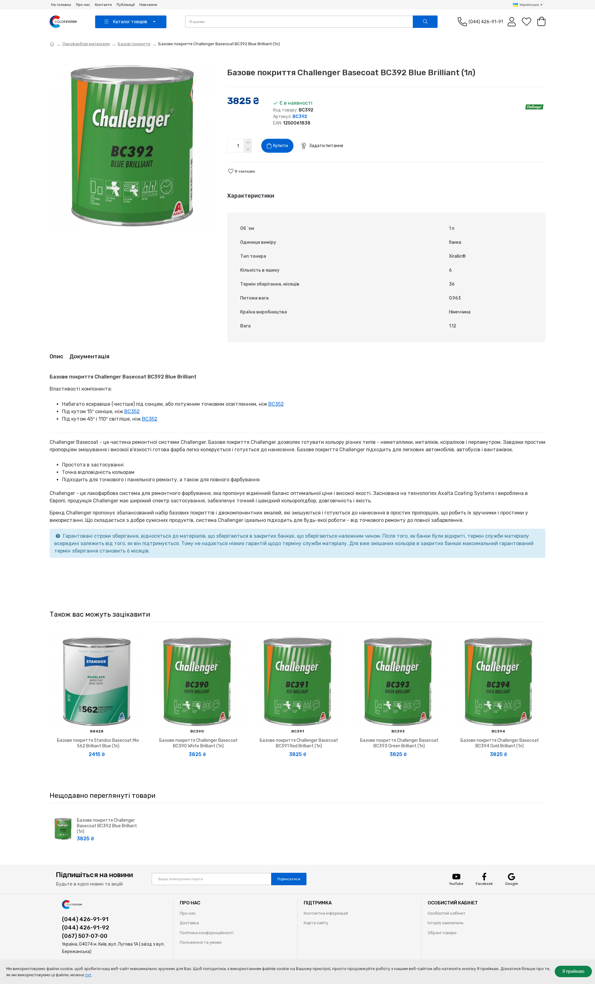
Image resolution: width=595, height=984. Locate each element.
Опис (56, 356)
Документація (89, 356)
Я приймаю (573, 971)
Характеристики (250, 195)
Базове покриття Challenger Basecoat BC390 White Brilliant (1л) (198, 743)
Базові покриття (134, 44)
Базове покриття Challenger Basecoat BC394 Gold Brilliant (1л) (500, 743)
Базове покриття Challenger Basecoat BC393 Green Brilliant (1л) (399, 743)
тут (88, 975)
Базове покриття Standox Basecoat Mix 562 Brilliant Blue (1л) (98, 743)
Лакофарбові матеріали (86, 44)
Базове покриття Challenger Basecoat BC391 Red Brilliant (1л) (299, 743)
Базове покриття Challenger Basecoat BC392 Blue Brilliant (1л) (107, 826)
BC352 (276, 404)
